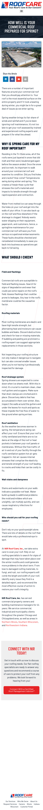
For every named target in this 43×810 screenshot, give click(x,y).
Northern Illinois (9, 622)
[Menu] (21, 11)
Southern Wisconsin (28, 622)
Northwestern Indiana (16, 625)
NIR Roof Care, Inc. (14, 548)
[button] (5, 79)
